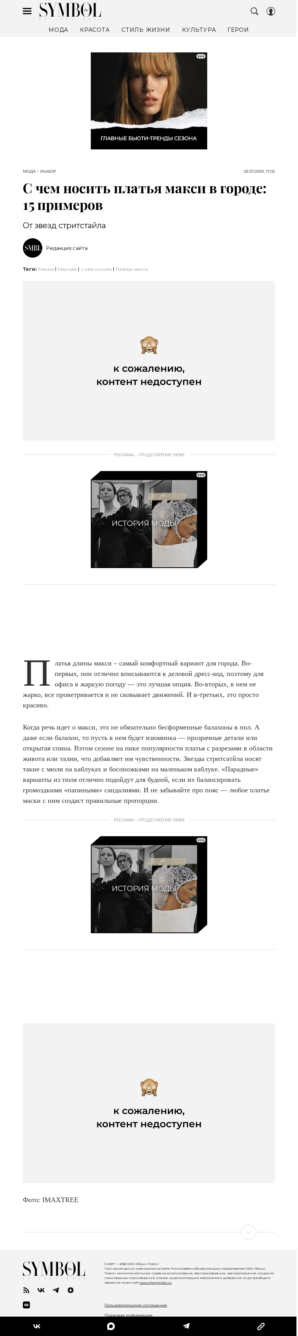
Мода (29, 171)
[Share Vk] (37, 1326)
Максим (67, 269)
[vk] (41, 1290)
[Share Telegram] (186, 1326)
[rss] (26, 1290)
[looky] (26, 1304)
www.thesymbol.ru (156, 1282)
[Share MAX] (111, 1326)
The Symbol (70, 11)
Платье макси (132, 269)
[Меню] (27, 11)
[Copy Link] (261, 1326)
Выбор (48, 171)
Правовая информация (128, 1315)
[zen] (70, 1290)
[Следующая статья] (149, 1232)
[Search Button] (254, 11)
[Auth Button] (271, 11)
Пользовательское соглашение (135, 1305)
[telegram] (55, 1290)
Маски (46, 269)
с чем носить (96, 269)
